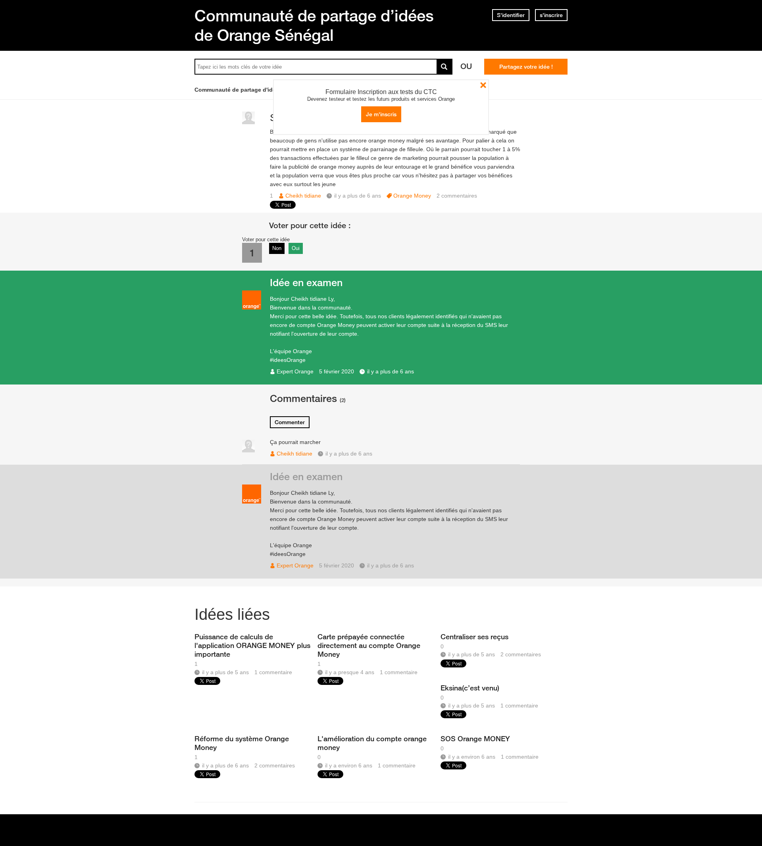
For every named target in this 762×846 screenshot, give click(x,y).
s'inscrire (551, 15)
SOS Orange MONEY (475, 738)
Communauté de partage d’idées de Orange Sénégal (314, 25)
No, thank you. (483, 85)
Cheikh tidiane (303, 195)
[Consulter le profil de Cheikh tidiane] (248, 122)
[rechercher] (444, 67)
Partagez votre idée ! (526, 66)
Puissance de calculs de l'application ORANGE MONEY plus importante (252, 645)
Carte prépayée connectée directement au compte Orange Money (369, 645)
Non (276, 248)
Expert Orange (295, 371)
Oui (296, 248)
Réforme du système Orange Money (241, 743)
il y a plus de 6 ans (390, 371)
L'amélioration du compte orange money (372, 743)
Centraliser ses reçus (474, 636)
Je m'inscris (381, 114)
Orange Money (412, 195)
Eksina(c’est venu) (470, 687)
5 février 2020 (336, 371)
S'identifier (511, 15)
